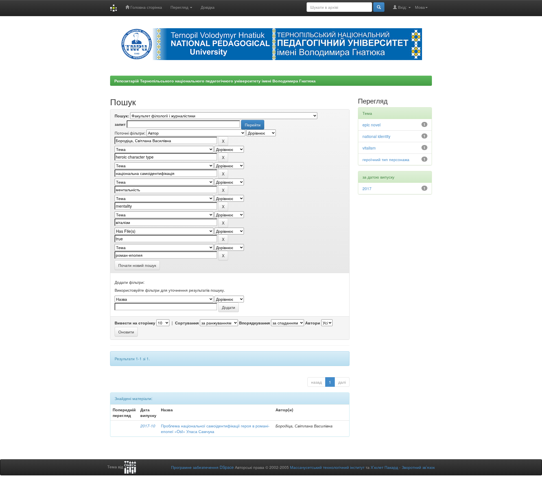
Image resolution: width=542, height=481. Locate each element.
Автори (312, 323)
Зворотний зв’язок (418, 467)
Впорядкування (254, 323)
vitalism (369, 148)
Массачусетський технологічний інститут (327, 467)
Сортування (187, 323)
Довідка (208, 7)
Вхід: (402, 7)
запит (120, 124)
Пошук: (122, 115)
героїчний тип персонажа (385, 159)
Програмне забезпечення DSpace (202, 467)
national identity (376, 136)
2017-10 (147, 426)
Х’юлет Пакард (384, 467)
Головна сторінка (145, 7)
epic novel (371, 125)
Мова (420, 7)
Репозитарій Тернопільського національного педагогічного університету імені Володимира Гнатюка (215, 81)
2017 (366, 188)
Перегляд (180, 7)
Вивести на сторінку (135, 323)
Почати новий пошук (137, 265)
